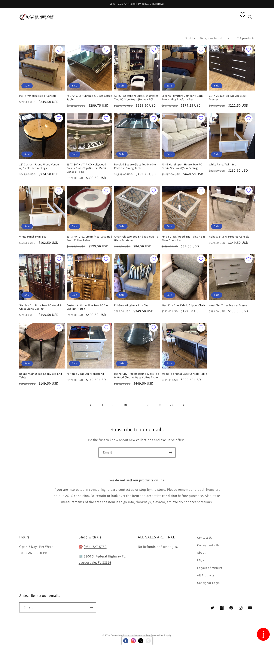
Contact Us (204, 537)
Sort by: (190, 38)
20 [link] (148, 405)
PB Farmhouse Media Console (38, 96)
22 (171, 405)
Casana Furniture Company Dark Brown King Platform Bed (182, 97)
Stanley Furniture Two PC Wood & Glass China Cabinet (40, 307)
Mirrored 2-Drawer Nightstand (85, 374)
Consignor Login (208, 583)
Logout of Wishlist (209, 568)
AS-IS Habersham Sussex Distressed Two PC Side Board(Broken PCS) (136, 97)
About (201, 552)
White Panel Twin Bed (222, 164)
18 (125, 405)
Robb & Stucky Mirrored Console (229, 236)
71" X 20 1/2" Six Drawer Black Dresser (228, 97)
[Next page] (183, 405)
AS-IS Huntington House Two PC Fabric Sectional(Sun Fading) (182, 166)
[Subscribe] (170, 452)
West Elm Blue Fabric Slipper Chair (183, 305)
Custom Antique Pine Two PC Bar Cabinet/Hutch (87, 307)
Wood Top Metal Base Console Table (184, 374)
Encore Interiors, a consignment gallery (130, 635)
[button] (72, 17)
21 (160, 405)
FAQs (200, 560)
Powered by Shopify (161, 635)
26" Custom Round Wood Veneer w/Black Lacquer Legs (39, 166)
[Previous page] (90, 405)
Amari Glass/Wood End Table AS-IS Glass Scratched (136, 238)
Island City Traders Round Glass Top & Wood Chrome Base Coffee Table (136, 375)
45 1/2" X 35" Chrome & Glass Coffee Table (89, 97)
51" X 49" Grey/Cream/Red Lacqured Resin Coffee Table (89, 238)
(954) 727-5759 (95, 546)
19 (137, 405)
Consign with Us (208, 545)
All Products (205, 575)
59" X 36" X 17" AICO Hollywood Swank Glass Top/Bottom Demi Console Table (86, 168)
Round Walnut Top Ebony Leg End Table (40, 375)
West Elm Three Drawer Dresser (228, 305)
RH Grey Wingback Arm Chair (132, 305)
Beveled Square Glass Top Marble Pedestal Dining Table (135, 166)
